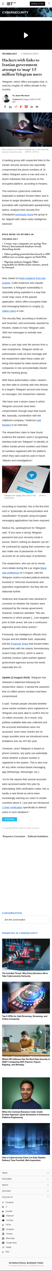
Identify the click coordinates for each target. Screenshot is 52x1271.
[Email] (31, 106)
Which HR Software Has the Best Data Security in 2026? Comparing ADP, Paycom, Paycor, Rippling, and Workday (26, 1062)
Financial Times (19, 643)
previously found (24, 214)
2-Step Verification (12, 807)
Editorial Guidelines (38, 836)
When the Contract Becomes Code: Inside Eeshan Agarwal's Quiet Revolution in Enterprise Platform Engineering (25, 1115)
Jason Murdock (22, 95)
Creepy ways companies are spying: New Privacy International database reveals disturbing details (24, 247)
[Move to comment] (37, 106)
